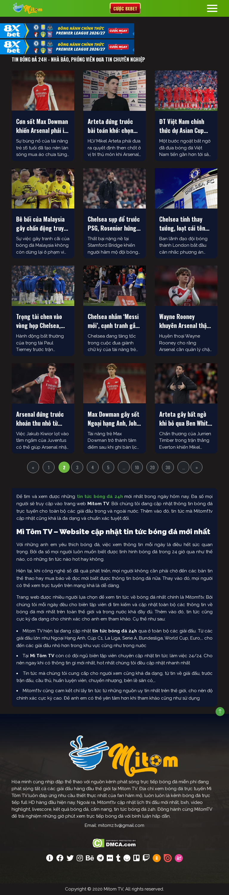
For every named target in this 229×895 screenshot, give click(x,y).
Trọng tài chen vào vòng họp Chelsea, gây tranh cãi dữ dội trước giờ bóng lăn (41, 321)
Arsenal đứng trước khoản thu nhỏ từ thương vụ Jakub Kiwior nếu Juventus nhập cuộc (40, 418)
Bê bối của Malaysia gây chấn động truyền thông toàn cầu (42, 223)
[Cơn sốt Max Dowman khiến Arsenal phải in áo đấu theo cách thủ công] (43, 91)
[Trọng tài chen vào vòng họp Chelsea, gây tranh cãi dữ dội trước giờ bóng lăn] (43, 286)
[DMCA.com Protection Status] (114, 842)
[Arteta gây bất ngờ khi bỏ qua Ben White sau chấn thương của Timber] (186, 383)
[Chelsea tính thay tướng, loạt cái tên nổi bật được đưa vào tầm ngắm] (186, 188)
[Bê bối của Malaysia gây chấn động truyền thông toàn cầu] (43, 188)
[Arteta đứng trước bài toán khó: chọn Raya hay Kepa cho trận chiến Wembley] (114, 91)
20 (152, 467)
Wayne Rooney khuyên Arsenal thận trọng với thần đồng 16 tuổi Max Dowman (184, 321)
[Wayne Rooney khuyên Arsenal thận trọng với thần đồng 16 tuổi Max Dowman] (186, 286)
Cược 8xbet (125, 8)
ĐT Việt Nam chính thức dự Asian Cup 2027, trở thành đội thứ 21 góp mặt (183, 126)
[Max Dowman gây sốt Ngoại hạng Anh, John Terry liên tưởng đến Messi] (114, 383)
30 (167, 467)
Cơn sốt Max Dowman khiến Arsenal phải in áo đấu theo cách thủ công (42, 126)
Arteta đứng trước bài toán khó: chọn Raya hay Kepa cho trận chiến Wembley (112, 126)
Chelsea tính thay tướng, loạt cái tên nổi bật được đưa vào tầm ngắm (184, 223)
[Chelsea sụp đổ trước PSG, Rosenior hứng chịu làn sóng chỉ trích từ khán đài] (114, 188)
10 (137, 467)
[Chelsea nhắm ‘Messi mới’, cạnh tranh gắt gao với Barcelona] (114, 286)
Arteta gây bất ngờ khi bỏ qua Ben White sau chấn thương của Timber (185, 418)
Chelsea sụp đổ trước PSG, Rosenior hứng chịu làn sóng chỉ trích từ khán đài (114, 223)
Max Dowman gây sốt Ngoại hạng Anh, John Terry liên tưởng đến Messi (114, 418)
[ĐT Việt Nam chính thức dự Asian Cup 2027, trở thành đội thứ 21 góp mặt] (186, 91)
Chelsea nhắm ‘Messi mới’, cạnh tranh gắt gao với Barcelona (113, 321)
